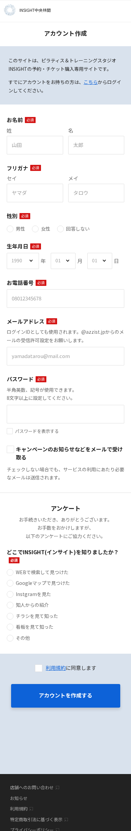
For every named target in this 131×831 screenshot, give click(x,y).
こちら (91, 82)
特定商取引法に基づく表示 (36, 819)
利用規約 (56, 667)
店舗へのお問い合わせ (32, 787)
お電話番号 (20, 283)
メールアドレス (25, 321)
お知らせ (19, 798)
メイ (73, 178)
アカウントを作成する (65, 695)
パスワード (20, 379)
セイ (12, 178)
